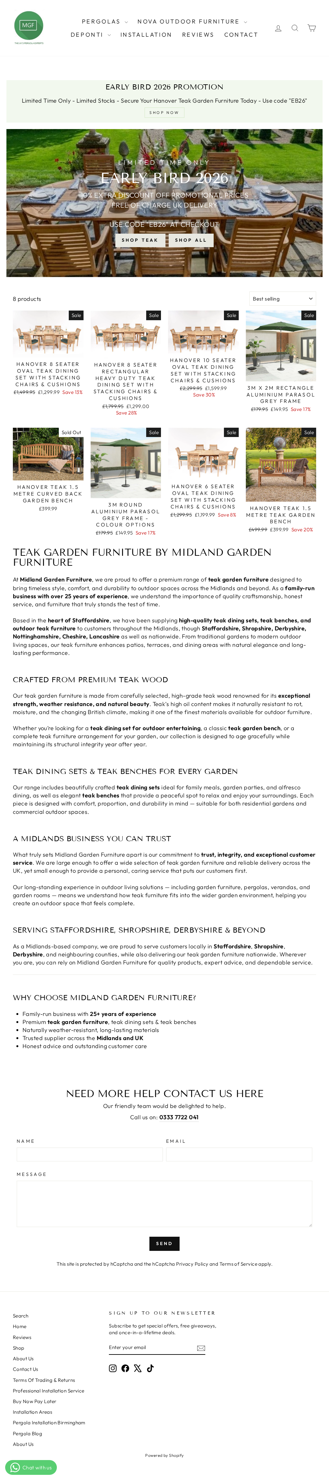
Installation (146, 34)
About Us (23, 1358)
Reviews (198, 34)
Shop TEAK (140, 240)
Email (176, 1141)
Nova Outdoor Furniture (190, 21)
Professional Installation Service (48, 1391)
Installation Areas (32, 1412)
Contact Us (25, 1369)
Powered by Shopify (164, 1455)
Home (20, 1326)
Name (26, 1141)
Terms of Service (238, 1264)
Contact (241, 34)
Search (21, 1316)
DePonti (88, 34)
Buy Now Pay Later (35, 1401)
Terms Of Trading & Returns (44, 1380)
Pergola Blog (27, 1433)
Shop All (191, 240)
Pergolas (102, 21)
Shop (18, 1348)
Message (32, 1174)
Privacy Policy (192, 1264)
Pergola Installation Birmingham (49, 1422)
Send (164, 1243)
